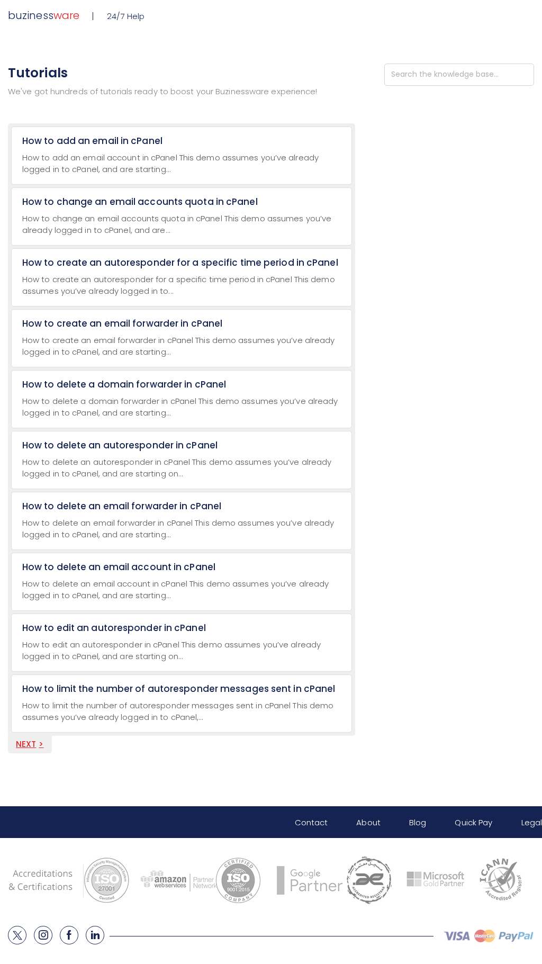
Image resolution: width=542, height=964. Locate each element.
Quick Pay (473, 822)
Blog (417, 822)
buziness (43, 15)
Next (26, 744)
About (368, 822)
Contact (311, 822)
